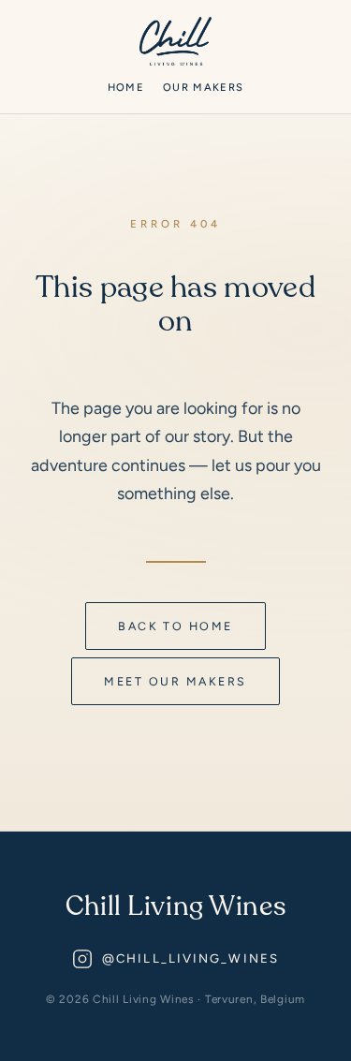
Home (126, 87)
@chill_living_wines (190, 958)
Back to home (175, 626)
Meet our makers (175, 681)
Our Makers (203, 87)
